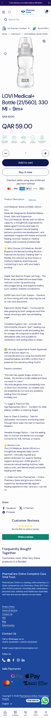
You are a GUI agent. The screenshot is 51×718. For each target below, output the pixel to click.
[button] (16, 28)
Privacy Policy (8, 606)
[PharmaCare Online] (28, 12)
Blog (4, 621)
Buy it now (25, 172)
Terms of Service (9, 610)
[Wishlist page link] (9, 12)
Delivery (32, 200)
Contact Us (7, 614)
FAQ (4, 617)
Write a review (25, 536)
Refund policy (8, 625)
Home (4, 34)
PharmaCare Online (28, 696)
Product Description (14, 199)
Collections (15, 34)
